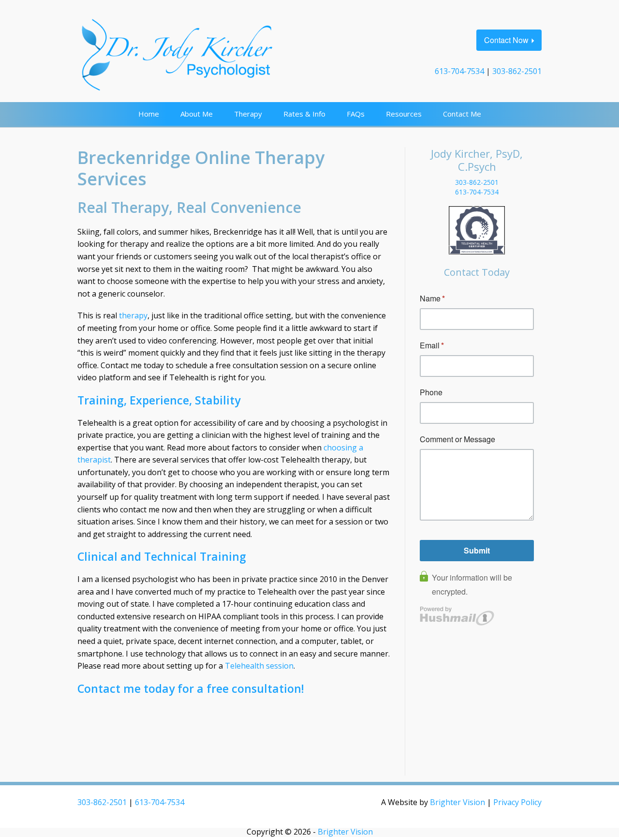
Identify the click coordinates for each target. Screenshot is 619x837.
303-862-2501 (517, 71)
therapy (133, 315)
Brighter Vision (457, 802)
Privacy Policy (517, 802)
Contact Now (506, 39)
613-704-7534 (459, 71)
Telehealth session (259, 665)
